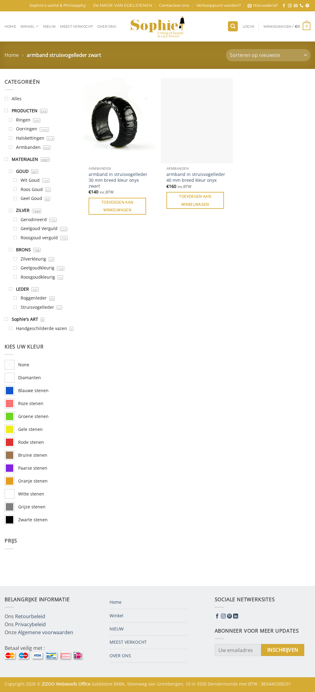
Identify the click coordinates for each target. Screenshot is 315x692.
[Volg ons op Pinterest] (307, 6)
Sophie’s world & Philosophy (58, 5)
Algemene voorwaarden (45, 632)
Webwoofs (67, 684)
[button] (262, 5)
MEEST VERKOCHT (76, 26)
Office (85, 684)
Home (10, 26)
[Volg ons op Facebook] (284, 6)
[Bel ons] (301, 6)
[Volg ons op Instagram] (290, 6)
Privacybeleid (30, 624)
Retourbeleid (30, 616)
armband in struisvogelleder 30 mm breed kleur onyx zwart (118, 180)
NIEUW (49, 26)
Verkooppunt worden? (218, 5)
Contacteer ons (174, 5)
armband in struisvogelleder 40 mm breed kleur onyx (195, 177)
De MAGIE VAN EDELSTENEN (122, 5)
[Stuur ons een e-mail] (295, 6)
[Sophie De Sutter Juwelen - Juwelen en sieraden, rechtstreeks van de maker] (157, 26)
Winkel (27, 26)
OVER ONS (106, 26)
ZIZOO (49, 684)
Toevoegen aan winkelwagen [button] (118, 206)
